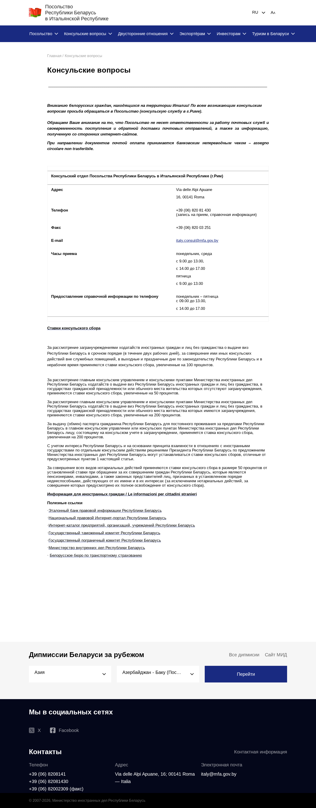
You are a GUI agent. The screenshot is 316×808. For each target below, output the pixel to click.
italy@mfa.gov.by (218, 774)
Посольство (40, 33)
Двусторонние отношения (143, 33)
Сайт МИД (276, 654)
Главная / (55, 56)
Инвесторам (228, 33)
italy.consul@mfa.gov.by (197, 240)
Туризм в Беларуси (270, 33)
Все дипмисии (244, 654)
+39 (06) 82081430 (48, 781)
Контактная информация (260, 751)
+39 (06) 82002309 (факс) (56, 788)
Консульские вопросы (85, 33)
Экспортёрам (192, 33)
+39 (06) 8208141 (47, 774)
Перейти (246, 674)
